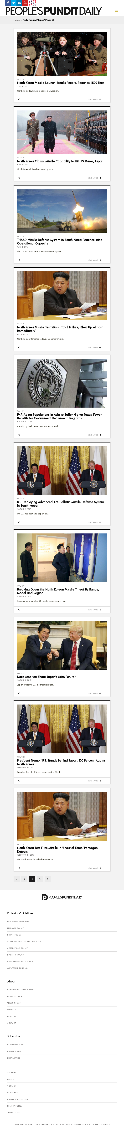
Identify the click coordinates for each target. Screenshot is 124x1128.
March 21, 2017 (24, 422)
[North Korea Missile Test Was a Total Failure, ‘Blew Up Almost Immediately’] (62, 295)
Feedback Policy (15, 928)
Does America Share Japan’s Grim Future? (46, 677)
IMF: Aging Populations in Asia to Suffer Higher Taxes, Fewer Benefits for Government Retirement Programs (59, 416)
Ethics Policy (14, 935)
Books (10, 1079)
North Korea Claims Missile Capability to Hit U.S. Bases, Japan (60, 161)
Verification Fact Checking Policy (24, 941)
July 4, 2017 (22, 86)
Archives (11, 1072)
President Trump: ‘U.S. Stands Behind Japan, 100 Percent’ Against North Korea (61, 762)
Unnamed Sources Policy (20, 961)
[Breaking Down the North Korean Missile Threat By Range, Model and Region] (62, 557)
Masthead (12, 1010)
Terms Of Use (14, 1003)
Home (17, 19)
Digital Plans (14, 1051)
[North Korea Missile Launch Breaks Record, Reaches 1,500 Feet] (62, 54)
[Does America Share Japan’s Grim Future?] (62, 645)
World (20, 79)
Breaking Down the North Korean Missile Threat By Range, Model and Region (58, 591)
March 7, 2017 (24, 509)
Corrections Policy (17, 948)
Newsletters (13, 1058)
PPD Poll (11, 1016)
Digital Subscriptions (18, 1099)
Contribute (13, 1092)
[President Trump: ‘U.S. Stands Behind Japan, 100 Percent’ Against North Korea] (62, 729)
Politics (21, 757)
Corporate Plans (16, 1045)
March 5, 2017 (24, 680)
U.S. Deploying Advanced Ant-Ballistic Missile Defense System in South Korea (60, 503)
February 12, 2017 (25, 767)
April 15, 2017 (23, 334)
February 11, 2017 (25, 855)
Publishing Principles (18, 921)
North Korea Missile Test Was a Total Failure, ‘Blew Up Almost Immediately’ (60, 329)
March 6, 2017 (24, 596)
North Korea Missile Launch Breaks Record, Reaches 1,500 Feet (60, 82)
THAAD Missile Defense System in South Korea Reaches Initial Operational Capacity (60, 241)
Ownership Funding (17, 968)
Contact (11, 1023)
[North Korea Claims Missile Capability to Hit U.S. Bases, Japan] (62, 132)
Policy (20, 411)
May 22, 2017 (23, 165)
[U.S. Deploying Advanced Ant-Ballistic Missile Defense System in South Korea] (62, 470)
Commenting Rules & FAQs (20, 990)
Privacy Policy (14, 996)
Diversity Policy (15, 955)
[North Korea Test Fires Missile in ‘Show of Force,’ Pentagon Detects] (62, 816)
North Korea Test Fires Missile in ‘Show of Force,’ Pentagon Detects (57, 849)
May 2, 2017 (22, 247)
